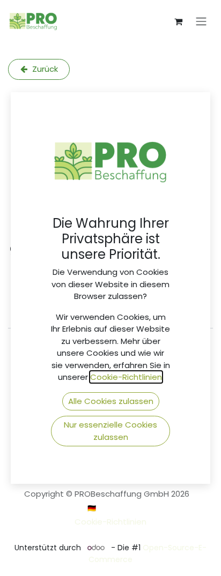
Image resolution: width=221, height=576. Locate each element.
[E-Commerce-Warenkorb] (178, 21)
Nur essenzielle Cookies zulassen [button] (110, 431)
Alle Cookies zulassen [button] (110, 401)
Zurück (44, 68)
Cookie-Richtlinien (110, 521)
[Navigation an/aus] (201, 22)
